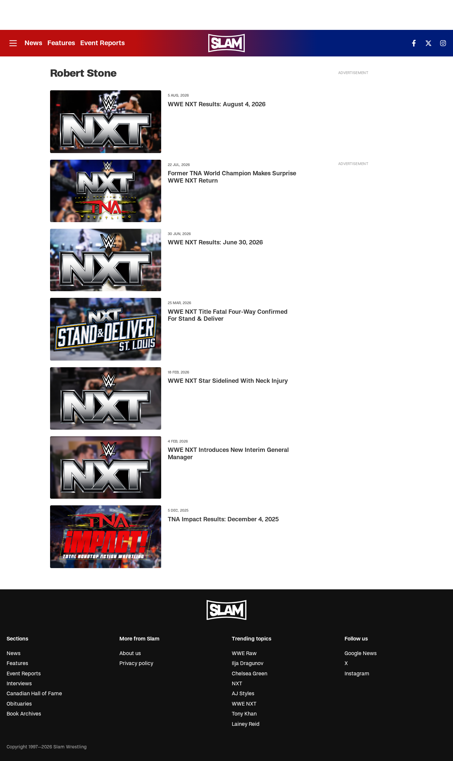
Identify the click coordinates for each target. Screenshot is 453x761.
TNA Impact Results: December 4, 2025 (223, 519)
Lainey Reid (246, 724)
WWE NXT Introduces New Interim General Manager (228, 454)
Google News (361, 653)
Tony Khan (244, 714)
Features (61, 43)
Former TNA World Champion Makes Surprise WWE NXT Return (232, 177)
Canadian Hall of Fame (34, 694)
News (33, 43)
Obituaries (19, 704)
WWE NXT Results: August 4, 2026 (217, 104)
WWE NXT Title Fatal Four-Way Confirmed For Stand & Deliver (228, 315)
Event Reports (102, 43)
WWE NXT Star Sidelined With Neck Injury (228, 381)
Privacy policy (136, 663)
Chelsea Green (249, 674)
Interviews (19, 684)
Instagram (357, 674)
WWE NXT (244, 704)
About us (130, 653)
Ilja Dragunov (247, 663)
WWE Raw (244, 653)
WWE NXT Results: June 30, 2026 (215, 242)
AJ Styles (243, 694)
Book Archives (24, 714)
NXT (237, 684)
